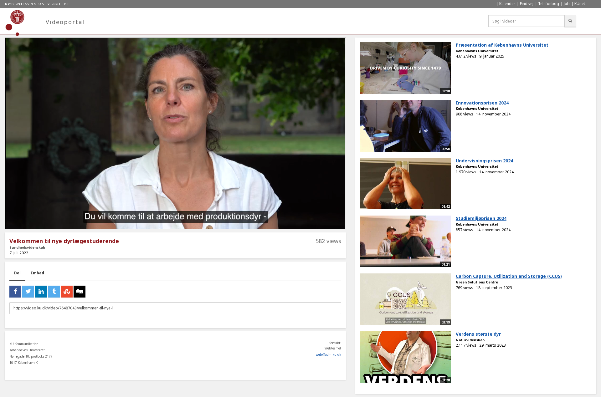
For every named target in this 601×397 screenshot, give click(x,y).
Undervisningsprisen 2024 (484, 161)
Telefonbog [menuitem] (548, 3)
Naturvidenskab (470, 340)
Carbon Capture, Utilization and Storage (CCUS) (509, 276)
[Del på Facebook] (15, 292)
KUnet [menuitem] (579, 3)
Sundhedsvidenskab (27, 247)
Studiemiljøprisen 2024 (481, 218)
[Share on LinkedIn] (41, 292)
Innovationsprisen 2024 (482, 103)
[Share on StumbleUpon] (67, 292)
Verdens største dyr (478, 334)
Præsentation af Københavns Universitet (502, 45)
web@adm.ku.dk (328, 354)
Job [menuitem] (567, 3)
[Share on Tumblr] (54, 292)
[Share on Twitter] (28, 292)
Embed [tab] (37, 273)
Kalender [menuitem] (507, 3)
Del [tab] (17, 273)
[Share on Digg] (79, 292)
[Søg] (570, 21)
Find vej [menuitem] (526, 3)
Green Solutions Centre (477, 282)
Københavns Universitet (477, 50)
